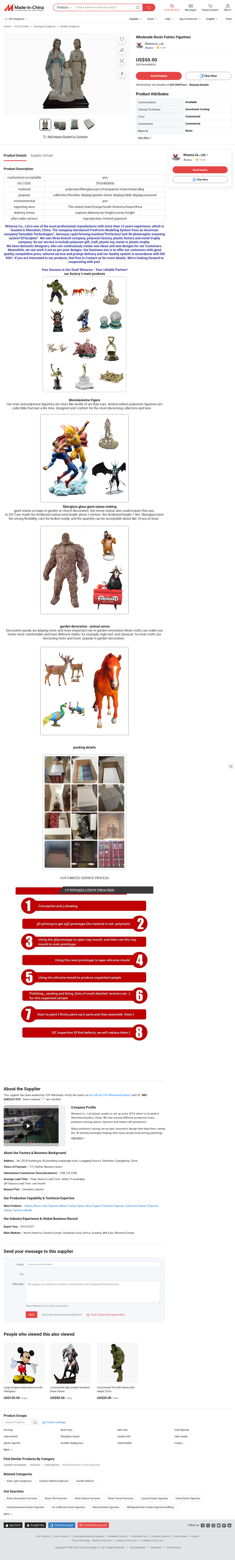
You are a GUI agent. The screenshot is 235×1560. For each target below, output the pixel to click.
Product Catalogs (55, 1422)
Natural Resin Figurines (106, 1507)
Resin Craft (40, 1206)
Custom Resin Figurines (154, 1498)
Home (7, 26)
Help (167, 19)
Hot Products (43, 1536)
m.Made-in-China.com (126, 1540)
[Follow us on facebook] (203, 1525)
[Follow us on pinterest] (224, 1525)
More (7, 1514)
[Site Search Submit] (148, 7)
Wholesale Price (139, 1536)
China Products (61, 1536)
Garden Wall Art (85, 1481)
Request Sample (199, 84)
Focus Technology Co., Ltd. (91, 1547)
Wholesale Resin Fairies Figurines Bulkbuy (150, 1507)
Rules (229, 19)
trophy (178, 1443)
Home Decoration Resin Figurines (25, 1507)
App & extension (188, 19)
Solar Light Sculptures (19, 1481)
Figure (80, 1206)
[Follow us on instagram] (213, 1525)
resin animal (10, 1436)
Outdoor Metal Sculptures (53, 1481)
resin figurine (181, 1429)
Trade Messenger (61, 1525)
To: (22, 1274)
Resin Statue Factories (87, 1498)
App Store (13, 1525)
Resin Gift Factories (56, 1498)
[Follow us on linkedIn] (229, 1525)
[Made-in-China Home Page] (24, 7)
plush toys (66, 1429)
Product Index (180, 1536)
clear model (180, 1436)
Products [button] (62, 7)
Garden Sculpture (69, 26)
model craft (124, 1436)
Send (31, 1314)
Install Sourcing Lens (95, 1525)
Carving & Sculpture (44, 26)
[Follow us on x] (208, 1525)
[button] (138, 7)
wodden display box (72, 1443)
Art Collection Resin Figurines (68, 1507)
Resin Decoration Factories (22, 1498)
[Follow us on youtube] (219, 1525)
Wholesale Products (117, 1536)
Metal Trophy (67, 1206)
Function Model (22, 1210)
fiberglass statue (70, 1436)
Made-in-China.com (101, 1540)
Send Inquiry (159, 76)
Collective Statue (135, 1206)
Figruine (53, 1206)
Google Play (35, 1525)
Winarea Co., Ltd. (154, 43)
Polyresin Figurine (113, 1206)
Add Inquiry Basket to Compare (68, 137)
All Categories (16, 19)
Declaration (156, 1547)
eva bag (8, 1429)
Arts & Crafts (22, 26)
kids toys (123, 1429)
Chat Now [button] (210, 76)
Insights (195, 1536)
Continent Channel (160, 1536)
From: (20, 1264)
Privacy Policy (174, 1547)
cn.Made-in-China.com (152, 1540)
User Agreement (137, 1547)
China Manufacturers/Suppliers (88, 1536)
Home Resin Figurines (188, 1498)
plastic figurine (12, 1443)
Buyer (150, 19)
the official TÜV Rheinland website (110, 1095)
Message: (18, 1284)
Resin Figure (92, 1206)
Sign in (227, 9)
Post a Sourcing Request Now (106, 1314)
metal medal (124, 1443)
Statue (28, 1206)
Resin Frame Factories (120, 1498)
